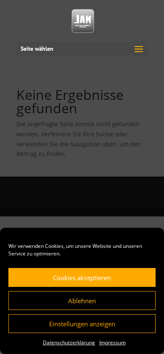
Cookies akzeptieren (82, 277)
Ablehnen (82, 301)
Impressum (112, 342)
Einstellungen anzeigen (82, 324)
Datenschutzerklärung (69, 342)
